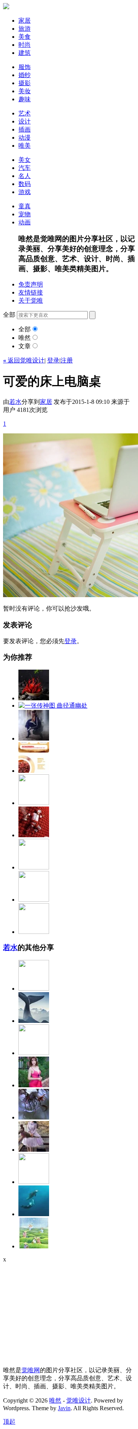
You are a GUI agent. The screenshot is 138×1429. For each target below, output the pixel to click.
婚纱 (24, 75)
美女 (24, 159)
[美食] (33, 698)
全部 (24, 329)
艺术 (24, 113)
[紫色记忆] (33, 1149)
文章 (24, 346)
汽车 (24, 168)
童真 (24, 206)
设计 (24, 121)
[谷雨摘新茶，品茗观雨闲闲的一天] (33, 1246)
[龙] (33, 1117)
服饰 (24, 67)
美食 (24, 36)
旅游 (24, 28)
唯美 (24, 145)
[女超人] (33, 738)
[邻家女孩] (33, 1085)
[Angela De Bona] (33, 1182)
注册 (67, 360)
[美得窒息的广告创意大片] (33, 835)
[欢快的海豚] (33, 1214)
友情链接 (30, 292)
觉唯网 (30, 1370)
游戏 (24, 192)
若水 (15, 401)
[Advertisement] (51, 1311)
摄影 (24, 83)
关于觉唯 (30, 300)
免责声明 (30, 284)
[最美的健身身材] (33, 1053)
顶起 (9, 1421)
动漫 (24, 137)
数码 (24, 184)
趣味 (24, 99)
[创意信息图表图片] (33, 899)
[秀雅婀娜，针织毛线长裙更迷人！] (33, 988)
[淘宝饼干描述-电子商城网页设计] (33, 770)
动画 (24, 222)
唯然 (24, 337)
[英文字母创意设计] (33, 932)
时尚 (24, 44)
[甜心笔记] (33, 803)
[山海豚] (33, 1020)
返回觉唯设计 (23, 360)
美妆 (24, 91)
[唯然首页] (6, 7)
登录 (53, 360)
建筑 (24, 52)
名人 (24, 176)
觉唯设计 (78, 1400)
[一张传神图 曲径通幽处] (52, 705)
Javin (64, 1408)
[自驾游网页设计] (33, 867)
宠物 (24, 214)
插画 (24, 129)
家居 (24, 20)
